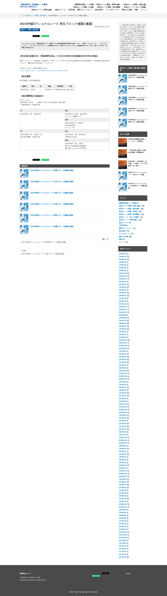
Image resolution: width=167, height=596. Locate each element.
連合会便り (99, 10)
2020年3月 (122, 462)
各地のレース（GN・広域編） (135, 7)
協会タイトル (60, 10)
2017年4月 (122, 554)
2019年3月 (122, 496)
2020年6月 (122, 454)
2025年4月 (122, 295)
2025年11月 (123, 279)
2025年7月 (122, 287)
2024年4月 (122, 329)
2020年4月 (122, 460)
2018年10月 (123, 507)
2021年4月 (122, 426)
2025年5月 (122, 293)
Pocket (128, 573)
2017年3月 (122, 557)
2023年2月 (122, 368)
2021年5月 (122, 423)
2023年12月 (123, 340)
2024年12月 (123, 306)
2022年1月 (122, 404)
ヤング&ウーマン (112, 10)
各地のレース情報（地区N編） (135, 4)
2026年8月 (122, 254)
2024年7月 (122, 320)
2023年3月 (122, 365)
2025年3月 (122, 298)
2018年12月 (123, 504)
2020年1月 (122, 468)
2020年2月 (122, 465)
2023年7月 (122, 354)
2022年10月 (123, 379)
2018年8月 (122, 512)
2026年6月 (122, 259)
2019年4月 (122, 493)
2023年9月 (122, 348)
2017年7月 (122, 546)
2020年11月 (123, 440)
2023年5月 (122, 359)
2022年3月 (122, 398)
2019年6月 (122, 487)
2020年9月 (122, 446)
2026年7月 (122, 256)
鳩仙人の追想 (127, 10)
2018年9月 (122, 510)
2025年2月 (122, 301)
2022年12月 (123, 373)
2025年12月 (123, 276)
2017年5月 (122, 551)
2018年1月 (122, 529)
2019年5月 (122, 490)
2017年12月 (123, 532)
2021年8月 (122, 415)
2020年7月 (122, 451)
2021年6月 (122, 421)
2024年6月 (122, 323)
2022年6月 (122, 390)
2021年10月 (123, 412)
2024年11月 (123, 309)
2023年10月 (123, 345)
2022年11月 (123, 376)
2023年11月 (123, 343)
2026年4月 (122, 265)
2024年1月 (122, 337)
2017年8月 (122, 543)
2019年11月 (123, 473)
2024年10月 (123, 312)
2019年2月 (122, 498)
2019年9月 (122, 479)
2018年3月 (122, 523)
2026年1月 (122, 273)
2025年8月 (122, 284)
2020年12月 (123, 437)
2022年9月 (122, 382)
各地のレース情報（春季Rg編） (108, 4)
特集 (136, 10)
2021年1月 (122, 435)
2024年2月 (122, 334)
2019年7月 (122, 485)
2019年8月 (122, 482)
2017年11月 (123, 535)
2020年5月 (122, 457)
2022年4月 (122, 396)
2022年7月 (122, 387)
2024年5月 (122, 326)
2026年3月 (122, 268)
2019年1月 (122, 501)
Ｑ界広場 (71, 10)
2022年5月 (122, 393)
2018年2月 (122, 526)
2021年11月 (123, 409)
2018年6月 (122, 515)
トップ (22, 15)
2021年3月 (122, 429)
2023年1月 (122, 371)
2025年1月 (122, 304)
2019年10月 (123, 476)
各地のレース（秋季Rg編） (42, 10)
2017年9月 (122, 540)
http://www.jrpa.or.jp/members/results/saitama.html (44, 71)
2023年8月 (122, 351)
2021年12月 (123, 407)
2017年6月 (122, 549)
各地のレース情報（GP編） (84, 7)
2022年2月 (122, 401)
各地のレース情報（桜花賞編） (109, 7)
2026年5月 (122, 262)
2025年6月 (122, 290)
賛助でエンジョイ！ (85, 10)
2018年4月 (122, 521)
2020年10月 (123, 443)
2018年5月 (122, 518)
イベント (143, 10)
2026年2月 (122, 270)
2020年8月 (122, 448)
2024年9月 (122, 315)
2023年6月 (122, 357)
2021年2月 (122, 432)
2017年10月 (123, 537)
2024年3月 (122, 331)
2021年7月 (122, 418)
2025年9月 (122, 281)
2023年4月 (122, 362)
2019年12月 (123, 471)
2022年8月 (122, 384)
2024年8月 (122, 318)
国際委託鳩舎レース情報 (84, 4)
